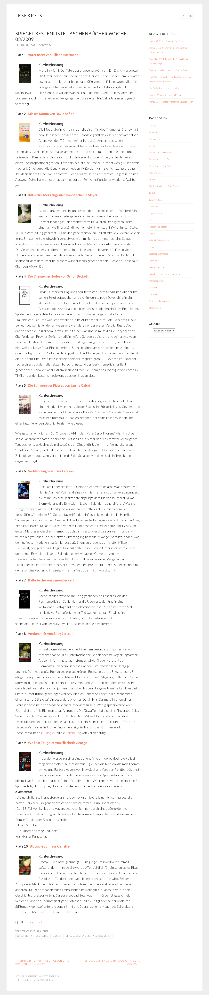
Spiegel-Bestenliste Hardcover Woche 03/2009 (112, 962)
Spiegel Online (36, 922)
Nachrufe (153, 294)
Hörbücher (154, 206)
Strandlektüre (155, 308)
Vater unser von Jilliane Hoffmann (53, 55)
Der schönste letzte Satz (160, 166)
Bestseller (42, 936)
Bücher (44, 931)
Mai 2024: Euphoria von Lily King (164, 88)
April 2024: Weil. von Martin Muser (165, 95)
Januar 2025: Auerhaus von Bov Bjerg (166, 41)
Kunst (151, 247)
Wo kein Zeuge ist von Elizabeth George (57, 743)
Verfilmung (73, 733)
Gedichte (153, 193)
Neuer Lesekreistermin (159, 301)
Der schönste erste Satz (160, 159)
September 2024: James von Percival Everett (169, 70)
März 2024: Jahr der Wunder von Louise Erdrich (171, 101)
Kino (151, 220)
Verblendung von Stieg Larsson (51, 471)
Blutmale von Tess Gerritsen (50, 846)
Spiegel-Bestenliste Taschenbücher (88, 936)
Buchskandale (155, 139)
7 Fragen (153, 125)
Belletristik (24, 936)
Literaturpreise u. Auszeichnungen (164, 274)
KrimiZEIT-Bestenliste (159, 240)
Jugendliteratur (156, 213)
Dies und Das (155, 173)
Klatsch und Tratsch (158, 226)
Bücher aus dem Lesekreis (161, 152)
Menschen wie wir (157, 281)
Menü (187, 15)
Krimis (152, 233)
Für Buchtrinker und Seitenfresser (164, 186)
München (153, 287)
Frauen (152, 179)
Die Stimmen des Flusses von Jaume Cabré (59, 385)
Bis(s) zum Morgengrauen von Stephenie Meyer (62, 195)
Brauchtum (154, 132)
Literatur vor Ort (156, 267)
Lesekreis (28, 15)
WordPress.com (50, 980)
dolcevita (45, 45)
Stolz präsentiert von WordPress (37, 976)
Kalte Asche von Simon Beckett (51, 580)
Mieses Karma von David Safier (51, 114)
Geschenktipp (155, 200)
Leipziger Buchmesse (158, 253)
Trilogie (95, 570)
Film (117, 570)
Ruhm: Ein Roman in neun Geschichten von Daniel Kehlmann (43, 962)
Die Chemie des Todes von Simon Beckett (58, 276)
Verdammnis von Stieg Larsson (50, 634)
